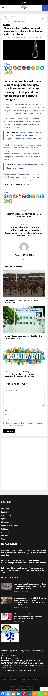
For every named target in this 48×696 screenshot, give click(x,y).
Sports (3, 519)
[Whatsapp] (38, 68)
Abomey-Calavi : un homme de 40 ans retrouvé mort (24, 215)
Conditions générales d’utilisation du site (23, 689)
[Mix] (33, 68)
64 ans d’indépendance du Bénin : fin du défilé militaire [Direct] (20, 301)
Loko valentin (6, 551)
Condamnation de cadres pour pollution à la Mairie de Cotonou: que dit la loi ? (23, 337)
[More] (10, 72)
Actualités (7, 24)
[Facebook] (6, 68)
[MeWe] (28, 68)
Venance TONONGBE (13, 37)
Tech (3, 539)
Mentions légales (30, 686)
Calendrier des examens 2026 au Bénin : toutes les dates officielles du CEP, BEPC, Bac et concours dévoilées (23, 553)
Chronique (5, 522)
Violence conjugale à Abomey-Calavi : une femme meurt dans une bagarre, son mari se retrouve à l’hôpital (24, 135)
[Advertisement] (24, 464)
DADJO (4, 568)
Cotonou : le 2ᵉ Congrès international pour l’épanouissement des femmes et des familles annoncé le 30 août (29, 616)
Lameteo (4, 536)
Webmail (12, 686)
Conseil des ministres (9, 526)
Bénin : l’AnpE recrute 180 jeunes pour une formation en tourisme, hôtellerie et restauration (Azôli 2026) (22, 570)
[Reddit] (15, 68)
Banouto (20, 121)
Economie (5, 532)
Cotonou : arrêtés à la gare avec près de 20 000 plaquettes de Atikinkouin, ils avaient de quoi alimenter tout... (29, 586)
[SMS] (6, 72)
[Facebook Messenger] (42, 68)
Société (4, 512)
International (6, 515)
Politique (4, 529)
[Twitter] (10, 68)
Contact (20, 686)
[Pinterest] (24, 68)
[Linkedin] (19, 68)
